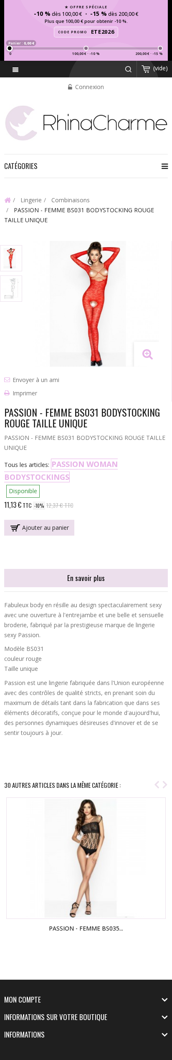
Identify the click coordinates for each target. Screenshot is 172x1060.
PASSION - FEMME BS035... (86, 928)
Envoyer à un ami (36, 380)
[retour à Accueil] (7, 200)
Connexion (88, 87)
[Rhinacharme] (86, 122)
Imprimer (25, 393)
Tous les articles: (26, 465)
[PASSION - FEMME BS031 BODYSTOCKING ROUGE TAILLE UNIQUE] (11, 258)
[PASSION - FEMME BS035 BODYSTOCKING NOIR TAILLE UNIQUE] (86, 858)
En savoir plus (86, 578)
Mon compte (22, 999)
